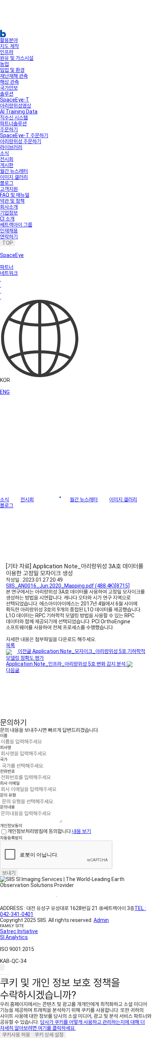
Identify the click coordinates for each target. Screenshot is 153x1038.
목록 (10, 645)
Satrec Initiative (19, 931)
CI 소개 (7, 219)
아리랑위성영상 (15, 106)
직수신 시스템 (14, 117)
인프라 (6, 52)
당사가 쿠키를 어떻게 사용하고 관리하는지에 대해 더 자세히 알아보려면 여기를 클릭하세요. (72, 1025)
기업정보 (9, 213)
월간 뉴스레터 (14, 171)
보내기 (9, 873)
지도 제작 (9, 46)
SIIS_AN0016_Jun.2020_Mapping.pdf (68, 586)
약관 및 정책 (12, 201)
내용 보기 (81, 831)
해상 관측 (9, 82)
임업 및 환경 (12, 70)
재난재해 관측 (14, 76)
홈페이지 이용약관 (28, 897)
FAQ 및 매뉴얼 (14, 195)
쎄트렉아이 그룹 (16, 225)
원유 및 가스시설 (16, 58)
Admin (101, 920)
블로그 (6, 183)
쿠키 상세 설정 (49, 1035)
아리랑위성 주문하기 (20, 141)
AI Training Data (19, 112)
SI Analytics (14, 937)
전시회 (6, 159)
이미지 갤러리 (14, 177)
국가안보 (9, 88)
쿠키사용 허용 (16, 1035)
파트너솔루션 (13, 123)
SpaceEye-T (14, 100)
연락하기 (9, 237)
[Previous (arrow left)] (2, 974)
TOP (7, 243)
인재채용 (9, 231)
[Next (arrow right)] (8, 974)
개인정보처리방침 (84, 897)
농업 (4, 64)
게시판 (6, 165)
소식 (4, 153)
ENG (5, 392)
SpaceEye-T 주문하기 (24, 135)
